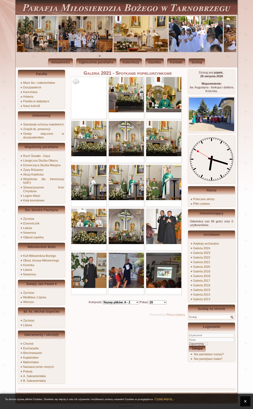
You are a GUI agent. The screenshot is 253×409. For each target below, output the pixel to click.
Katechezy (131, 62)
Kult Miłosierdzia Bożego (39, 255)
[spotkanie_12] (88, 287)
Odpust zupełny (33, 237)
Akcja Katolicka (33, 174)
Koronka (28, 265)
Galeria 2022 (201, 257)
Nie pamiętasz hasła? (208, 358)
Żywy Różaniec (33, 169)
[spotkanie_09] (88, 243)
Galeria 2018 (201, 276)
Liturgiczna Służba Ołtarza (40, 160)
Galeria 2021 (201, 262)
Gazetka (154, 62)
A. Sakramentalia (34, 376)
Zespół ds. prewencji (36, 129)
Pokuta (27, 371)
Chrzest (28, 343)
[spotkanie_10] (126, 243)
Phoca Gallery (175, 314)
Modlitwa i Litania (34, 297)
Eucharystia (31, 348)
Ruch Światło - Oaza (36, 156)
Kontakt (176, 62)
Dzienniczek (31, 223)
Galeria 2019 (201, 271)
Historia (28, 96)
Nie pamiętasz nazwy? (209, 354)
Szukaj (197, 62)
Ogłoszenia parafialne (96, 62)
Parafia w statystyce (36, 101)
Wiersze (28, 302)
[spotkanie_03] (88, 155)
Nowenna (29, 232)
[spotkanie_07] (126, 199)
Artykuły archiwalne (206, 243)
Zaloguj (197, 348)
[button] (91, 56)
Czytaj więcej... (164, 398)
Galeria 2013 (201, 299)
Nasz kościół (31, 105)
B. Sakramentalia (34, 380)
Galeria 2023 (201, 252)
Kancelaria (30, 92)
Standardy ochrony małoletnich (43, 124)
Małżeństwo (31, 362)
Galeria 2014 (201, 294)
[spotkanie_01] (126, 111)
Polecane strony (203, 199)
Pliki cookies (201, 203)
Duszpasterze (32, 87)
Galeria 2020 (201, 266)
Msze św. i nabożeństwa (39, 82)
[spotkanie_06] (88, 199)
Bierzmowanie (32, 353)
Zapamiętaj (196, 343)
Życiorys (28, 218)
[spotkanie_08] (163, 199)
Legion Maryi (31, 195)
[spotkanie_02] (163, 111)
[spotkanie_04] (126, 155)
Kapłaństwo (31, 357)
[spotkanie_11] (163, 243)
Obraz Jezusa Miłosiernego (41, 260)
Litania (27, 228)
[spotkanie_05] (163, 155)
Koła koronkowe (33, 200)
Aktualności (60, 62)
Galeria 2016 (201, 285)
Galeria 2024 (201, 248)
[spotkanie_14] (163, 287)
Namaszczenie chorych (38, 366)
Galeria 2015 (201, 290)
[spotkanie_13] (126, 287)
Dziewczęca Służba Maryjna (42, 165)
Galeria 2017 (201, 280)
